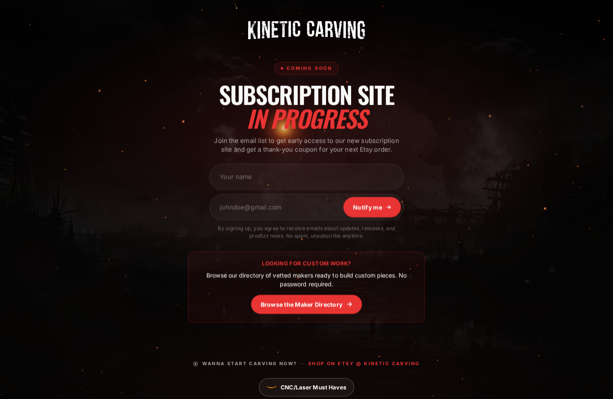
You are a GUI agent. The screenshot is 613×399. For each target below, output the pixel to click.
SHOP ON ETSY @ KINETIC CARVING (364, 363)
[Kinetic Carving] (306, 30)
